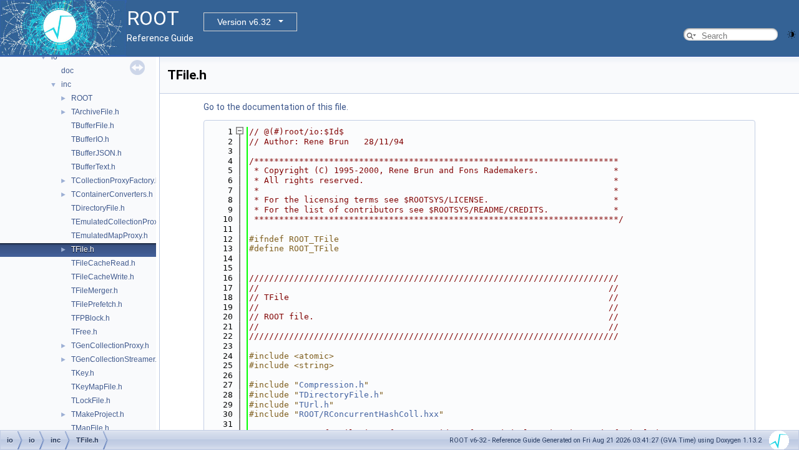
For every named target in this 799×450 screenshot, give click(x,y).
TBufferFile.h (92, 125)
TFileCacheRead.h (103, 263)
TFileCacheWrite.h (102, 276)
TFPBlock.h (90, 318)
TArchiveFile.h (95, 112)
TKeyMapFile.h (96, 386)
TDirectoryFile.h (98, 208)
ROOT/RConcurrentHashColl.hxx (369, 414)
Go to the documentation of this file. (275, 107)
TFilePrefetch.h (96, 304)
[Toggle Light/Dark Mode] (791, 33)
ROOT (81, 98)
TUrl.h (314, 404)
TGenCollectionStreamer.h (116, 359)
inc (66, 84)
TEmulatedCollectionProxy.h (119, 222)
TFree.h (84, 332)
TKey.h (82, 373)
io (54, 56)
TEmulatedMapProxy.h (109, 235)
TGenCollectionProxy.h (110, 345)
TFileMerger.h (94, 290)
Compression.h (331, 384)
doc (67, 70)
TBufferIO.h (90, 139)
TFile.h (82, 249)
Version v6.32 (244, 22)
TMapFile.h (90, 428)
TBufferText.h (93, 166)
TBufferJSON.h (96, 153)
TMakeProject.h (97, 414)
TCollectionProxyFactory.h (115, 180)
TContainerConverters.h (112, 194)
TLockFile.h (90, 400)
